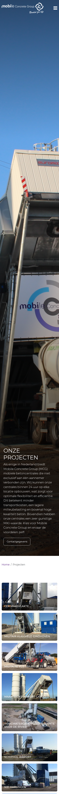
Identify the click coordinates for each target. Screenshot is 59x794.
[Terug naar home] (23, 7)
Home (6, 564)
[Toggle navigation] (55, 8)
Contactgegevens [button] (17, 541)
